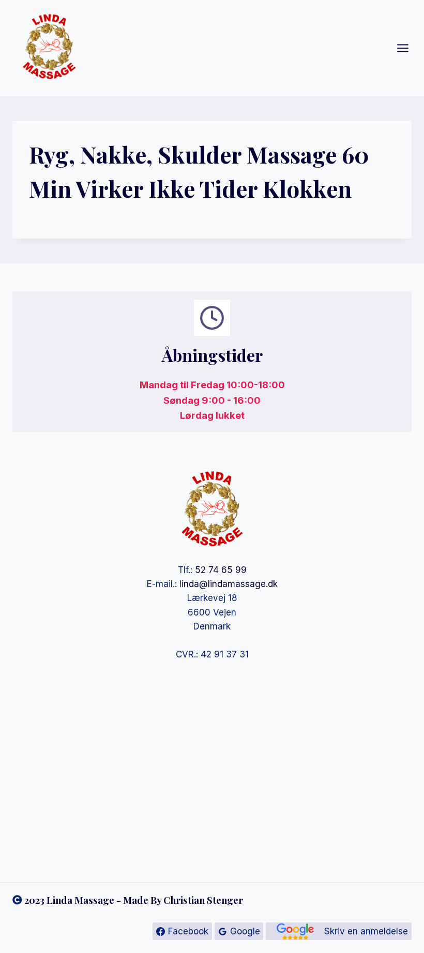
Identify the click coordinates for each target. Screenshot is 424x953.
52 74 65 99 (221, 570)
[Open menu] (408, 47)
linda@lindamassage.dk (228, 584)
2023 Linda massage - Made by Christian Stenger (133, 899)
